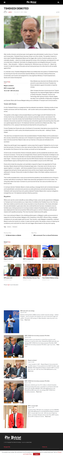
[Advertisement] (31, 296)
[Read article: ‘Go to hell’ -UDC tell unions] (51, 251)
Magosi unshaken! (9, 85)
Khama (9, 226)
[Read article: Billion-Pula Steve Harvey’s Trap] (32, 270)
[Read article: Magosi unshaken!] (13, 251)
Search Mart (29, 442)
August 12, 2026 (8, 279)
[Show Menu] (4, 2)
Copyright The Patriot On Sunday (14, 442)
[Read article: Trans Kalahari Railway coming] (51, 270)
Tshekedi (15, 226)
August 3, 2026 (46, 279)
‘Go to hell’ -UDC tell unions (11, 90)
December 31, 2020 (18, 12)
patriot (10, 12)
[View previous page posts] (15, 94)
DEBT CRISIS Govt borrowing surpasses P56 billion (37, 335)
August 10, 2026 (27, 279)
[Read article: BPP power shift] (13, 270)
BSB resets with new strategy (27, 311)
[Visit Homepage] (31, 2)
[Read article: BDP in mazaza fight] (32, 251)
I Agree (36, 454)
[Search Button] (58, 2)
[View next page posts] (17, 94)
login (8, 284)
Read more (27, 320)
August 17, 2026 (27, 261)
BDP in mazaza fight (9, 88)
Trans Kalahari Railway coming (50, 278)
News (25, 12)
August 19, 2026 (8, 261)
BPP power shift (8, 278)
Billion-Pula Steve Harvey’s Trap (31, 278)
